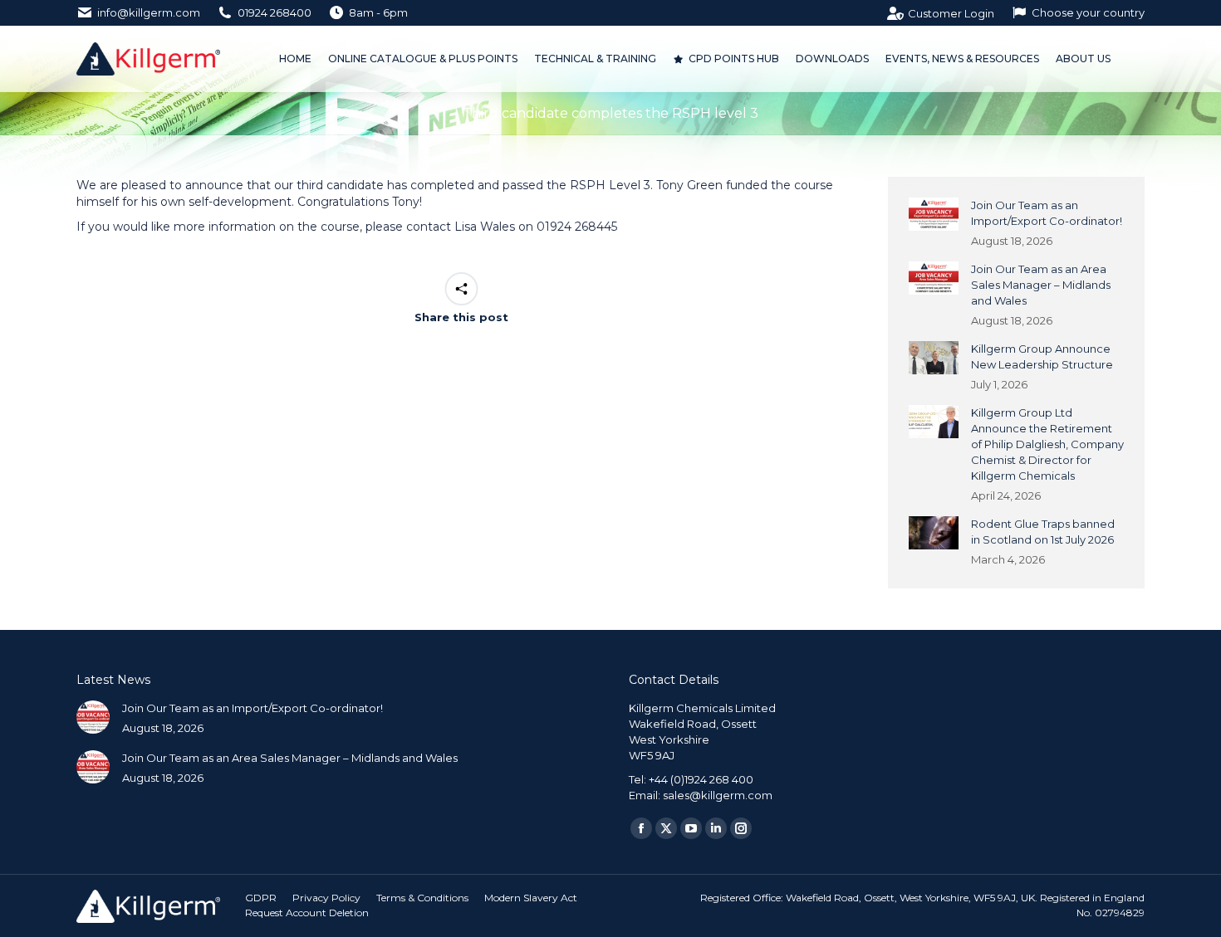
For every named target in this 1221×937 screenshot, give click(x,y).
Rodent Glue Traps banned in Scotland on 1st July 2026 (1043, 531)
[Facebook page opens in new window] (641, 828)
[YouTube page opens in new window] (691, 828)
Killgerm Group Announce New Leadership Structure (1042, 356)
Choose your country (1088, 12)
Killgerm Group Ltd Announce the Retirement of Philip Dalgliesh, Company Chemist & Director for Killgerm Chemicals (1047, 444)
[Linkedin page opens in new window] (716, 828)
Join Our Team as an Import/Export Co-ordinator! (1046, 212)
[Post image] (934, 214)
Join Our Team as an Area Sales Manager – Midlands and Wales (1041, 284)
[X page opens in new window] (666, 828)
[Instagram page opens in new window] (741, 828)
